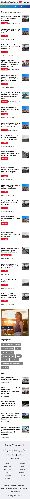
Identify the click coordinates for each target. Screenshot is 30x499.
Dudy (18, 356)
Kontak (25, 489)
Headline (4, 23)
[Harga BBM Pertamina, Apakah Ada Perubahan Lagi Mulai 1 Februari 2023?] (25, 154)
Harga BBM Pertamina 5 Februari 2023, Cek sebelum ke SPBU (10, 109)
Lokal (2, 7)
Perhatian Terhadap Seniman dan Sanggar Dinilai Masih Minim (8, 403)
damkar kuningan (8, 356)
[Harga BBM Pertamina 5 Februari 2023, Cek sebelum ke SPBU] (25, 109)
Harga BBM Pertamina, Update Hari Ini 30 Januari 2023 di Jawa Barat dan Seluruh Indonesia (10, 170)
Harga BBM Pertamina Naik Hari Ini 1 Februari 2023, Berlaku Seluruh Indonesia (10, 125)
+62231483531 (15, 458)
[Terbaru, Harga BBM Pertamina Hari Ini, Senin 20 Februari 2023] (25, 47)
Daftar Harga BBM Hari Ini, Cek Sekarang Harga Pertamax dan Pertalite (10, 250)
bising (18, 348)
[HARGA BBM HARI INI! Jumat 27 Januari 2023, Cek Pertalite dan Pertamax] (25, 187)
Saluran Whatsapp (14, 492)
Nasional (10, 7)
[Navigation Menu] (28, 2)
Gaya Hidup (22, 475)
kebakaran (14, 360)
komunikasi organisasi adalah (11, 364)
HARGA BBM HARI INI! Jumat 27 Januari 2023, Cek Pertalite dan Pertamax (10, 187)
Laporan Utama (6, 255)
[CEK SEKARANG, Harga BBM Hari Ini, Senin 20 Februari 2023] (25, 31)
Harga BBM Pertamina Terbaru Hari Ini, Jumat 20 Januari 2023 (9, 266)
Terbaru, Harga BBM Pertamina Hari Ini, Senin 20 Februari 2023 (10, 47)
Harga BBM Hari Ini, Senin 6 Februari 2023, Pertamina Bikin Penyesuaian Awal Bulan (10, 95)
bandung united (7, 348)
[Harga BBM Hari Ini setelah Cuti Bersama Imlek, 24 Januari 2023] (25, 203)
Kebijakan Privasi (6, 489)
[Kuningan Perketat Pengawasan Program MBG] (25, 380)
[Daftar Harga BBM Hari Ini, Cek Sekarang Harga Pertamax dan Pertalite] (25, 250)
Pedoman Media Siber (17, 486)
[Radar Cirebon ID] (11, 2)
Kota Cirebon (7, 466)
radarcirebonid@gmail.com (15, 455)
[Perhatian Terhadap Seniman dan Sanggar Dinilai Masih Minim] (25, 404)
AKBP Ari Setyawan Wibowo (11, 345)
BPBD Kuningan (7, 352)
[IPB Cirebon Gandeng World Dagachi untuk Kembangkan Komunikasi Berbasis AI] (25, 390)
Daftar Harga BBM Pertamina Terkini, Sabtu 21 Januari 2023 (10, 234)
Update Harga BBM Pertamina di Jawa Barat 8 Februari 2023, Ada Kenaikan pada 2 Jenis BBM (10, 63)
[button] (3, 6)
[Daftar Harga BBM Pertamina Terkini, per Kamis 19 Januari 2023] (25, 296)
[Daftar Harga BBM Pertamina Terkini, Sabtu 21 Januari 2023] (25, 235)
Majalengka (7, 475)
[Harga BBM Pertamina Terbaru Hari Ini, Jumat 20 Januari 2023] (25, 266)
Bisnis (17, 7)
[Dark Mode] (25, 2)
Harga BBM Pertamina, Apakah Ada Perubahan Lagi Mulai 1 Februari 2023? (10, 153)
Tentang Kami (17, 489)
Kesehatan (22, 472)
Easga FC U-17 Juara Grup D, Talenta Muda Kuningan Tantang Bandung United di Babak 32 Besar (10, 416)
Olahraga (23, 7)
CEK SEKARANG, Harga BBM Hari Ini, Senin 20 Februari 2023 (10, 31)
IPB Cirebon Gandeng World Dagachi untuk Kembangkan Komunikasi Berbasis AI (10, 390)
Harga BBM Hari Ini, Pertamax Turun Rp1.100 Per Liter (10, 218)
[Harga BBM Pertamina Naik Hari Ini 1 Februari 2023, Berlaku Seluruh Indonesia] (25, 125)
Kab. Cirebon (7, 469)
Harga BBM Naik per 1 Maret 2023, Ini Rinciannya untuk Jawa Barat (10, 18)
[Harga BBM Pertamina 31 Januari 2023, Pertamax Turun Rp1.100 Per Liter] (25, 138)
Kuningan (7, 478)
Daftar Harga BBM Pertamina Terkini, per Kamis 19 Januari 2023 (8, 295)
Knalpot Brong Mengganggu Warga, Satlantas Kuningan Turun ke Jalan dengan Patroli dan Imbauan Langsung (10, 430)
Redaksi (6, 486)
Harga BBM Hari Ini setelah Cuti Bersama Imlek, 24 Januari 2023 (10, 202)
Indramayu (8, 472)
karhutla (5, 360)
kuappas (5, 367)
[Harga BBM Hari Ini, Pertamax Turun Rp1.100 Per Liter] (25, 219)
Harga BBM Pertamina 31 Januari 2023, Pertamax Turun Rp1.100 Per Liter (9, 137)
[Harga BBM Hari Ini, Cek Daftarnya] (25, 282)
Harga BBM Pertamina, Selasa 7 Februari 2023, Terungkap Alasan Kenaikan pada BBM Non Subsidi (10, 78)
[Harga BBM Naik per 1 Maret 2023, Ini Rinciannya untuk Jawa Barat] (25, 19)
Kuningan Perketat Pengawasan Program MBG (10, 378)
